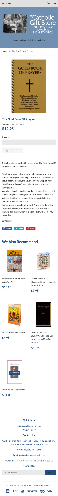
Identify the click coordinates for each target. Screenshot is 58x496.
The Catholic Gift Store (22, 485)
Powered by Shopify (42, 485)
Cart (53, 3)
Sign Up (50, 472)
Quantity (6, 137)
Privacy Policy (29, 429)
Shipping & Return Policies (29, 426)
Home (4, 51)
